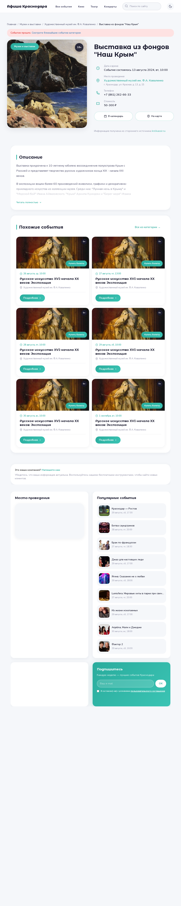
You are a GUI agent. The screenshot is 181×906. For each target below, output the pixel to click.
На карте (156, 116)
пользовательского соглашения (148, 691)
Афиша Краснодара (27, 6)
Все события (64, 6)
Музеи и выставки (30, 24)
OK (161, 683)
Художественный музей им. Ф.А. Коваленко (70, 24)
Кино (81, 6)
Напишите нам (51, 470)
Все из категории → (147, 227)
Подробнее (30, 298)
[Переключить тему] (170, 6)
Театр (94, 6)
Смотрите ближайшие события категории (56, 32)
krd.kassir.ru (158, 131)
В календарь (115, 116)
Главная (11, 24)
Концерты (110, 6)
